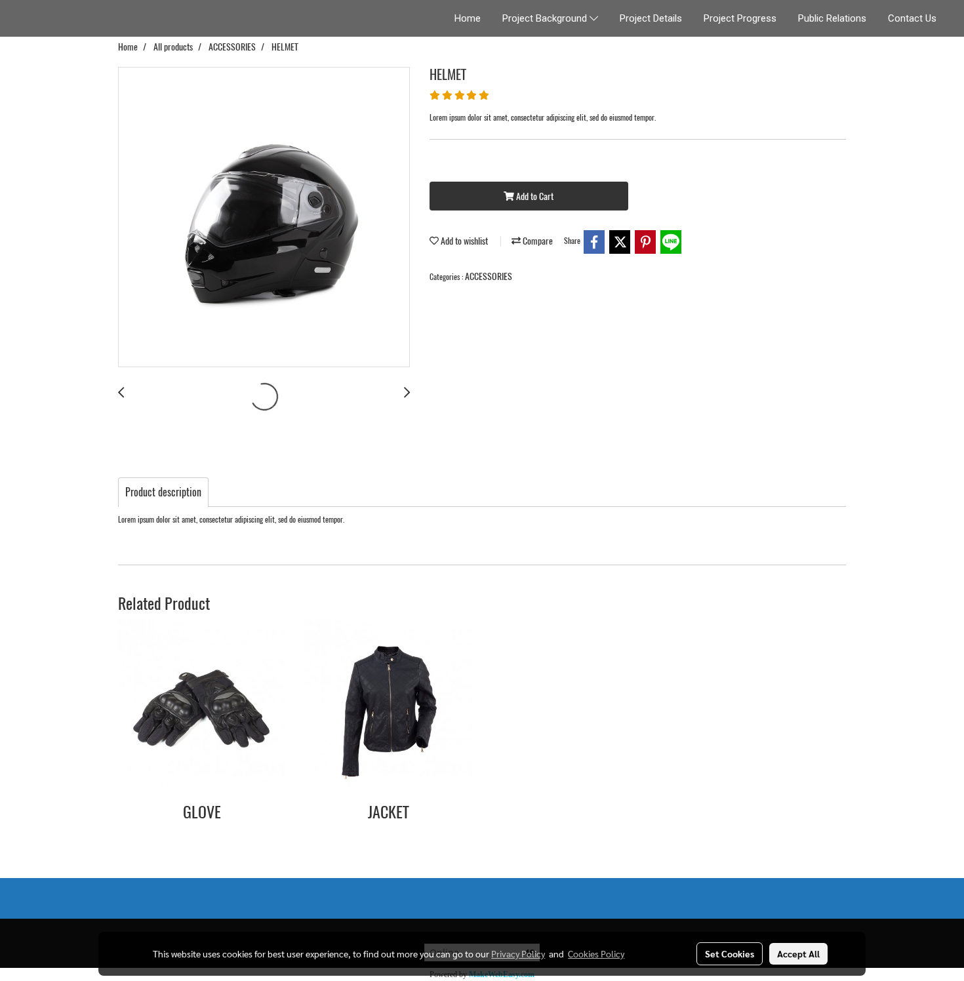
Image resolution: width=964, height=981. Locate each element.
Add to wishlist (463, 241)
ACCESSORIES (488, 276)
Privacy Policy (518, 953)
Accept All (798, 953)
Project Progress (740, 18)
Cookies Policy (596, 953)
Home (467, 18)
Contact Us (912, 18)
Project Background (546, 18)
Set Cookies (729, 953)
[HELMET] (264, 218)
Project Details (651, 18)
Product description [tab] (163, 492)
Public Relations (832, 18)
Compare (537, 241)
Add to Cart (533, 196)
